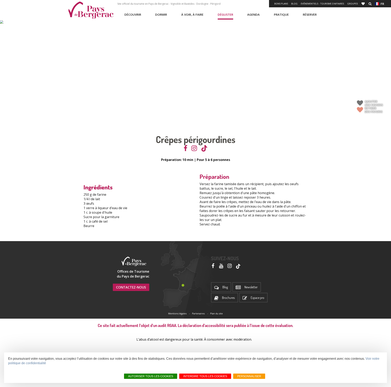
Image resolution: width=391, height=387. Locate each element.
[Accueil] (90, 10)
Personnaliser (249, 376)
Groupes (352, 3)
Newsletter (251, 287)
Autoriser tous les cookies (150, 376)
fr (381, 4)
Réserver (310, 14)
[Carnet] (363, 3)
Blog (294, 3)
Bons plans (281, 3)
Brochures (228, 298)
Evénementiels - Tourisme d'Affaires (322, 3)
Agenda (253, 14)
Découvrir (132, 14)
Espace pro (257, 298)
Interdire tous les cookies (205, 376)
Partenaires (198, 313)
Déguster (225, 14)
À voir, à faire (192, 14)
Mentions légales (177, 313)
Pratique (281, 14)
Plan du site (216, 313)
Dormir (161, 14)
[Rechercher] (370, 3)
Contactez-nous (131, 287)
